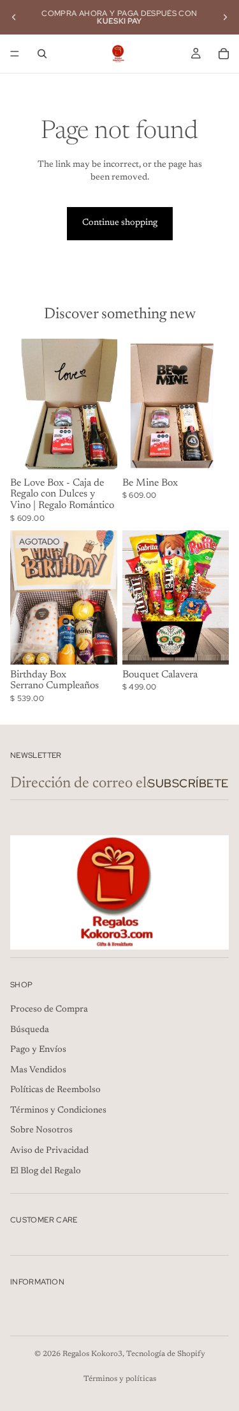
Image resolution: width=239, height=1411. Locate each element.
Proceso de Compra (49, 1009)
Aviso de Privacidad (49, 1150)
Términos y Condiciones (58, 1110)
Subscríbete (188, 783)
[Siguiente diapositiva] (225, 17)
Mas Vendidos (38, 1070)
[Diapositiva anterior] (14, 17)
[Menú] (14, 53)
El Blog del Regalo (45, 1171)
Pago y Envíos (38, 1049)
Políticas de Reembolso (55, 1090)
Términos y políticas (119, 1379)
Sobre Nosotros (41, 1130)
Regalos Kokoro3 (92, 1354)
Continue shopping (119, 223)
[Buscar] (42, 54)
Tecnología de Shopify (165, 1354)
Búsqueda (29, 1030)
